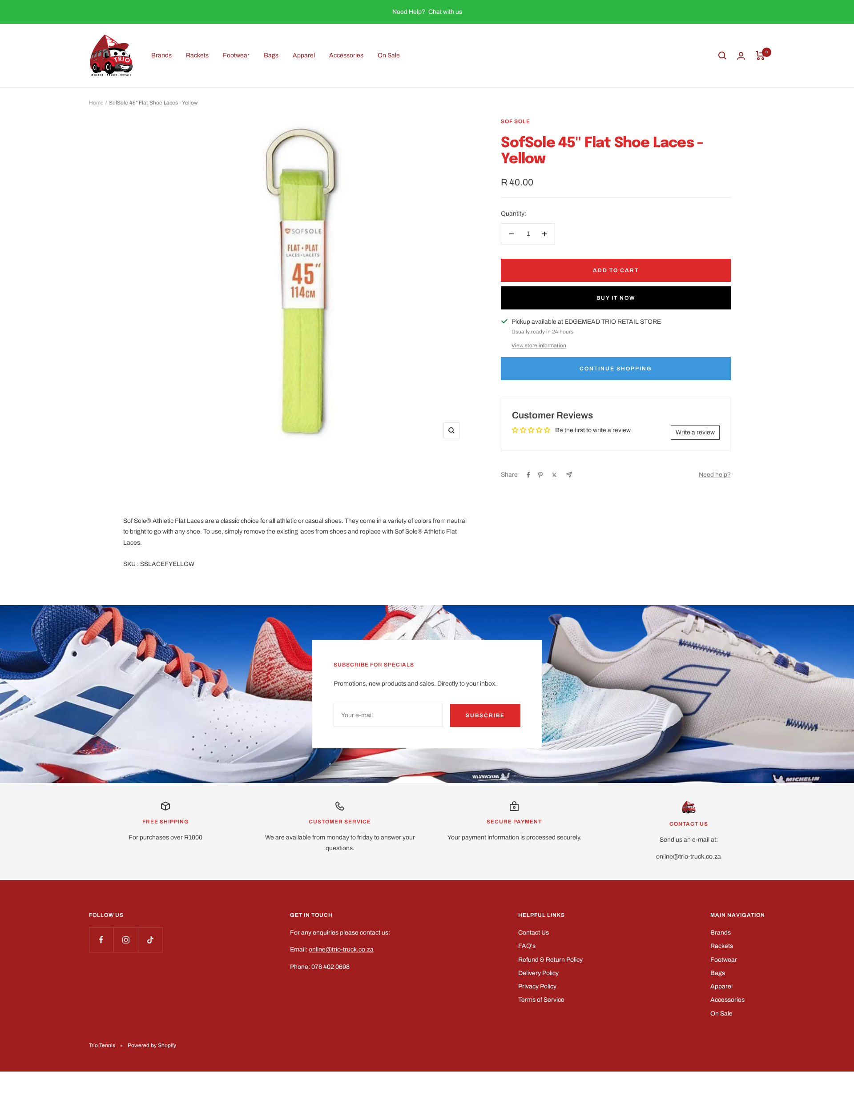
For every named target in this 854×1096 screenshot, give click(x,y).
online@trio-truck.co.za (341, 949)
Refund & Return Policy (550, 959)
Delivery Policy (538, 973)
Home (96, 103)
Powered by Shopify (152, 1045)
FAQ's (527, 946)
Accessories (346, 55)
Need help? (715, 474)
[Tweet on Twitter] (554, 475)
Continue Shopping (616, 368)
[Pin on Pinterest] (540, 475)
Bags (271, 55)
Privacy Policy (537, 986)
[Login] (741, 56)
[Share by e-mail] (569, 475)
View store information (539, 345)
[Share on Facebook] (528, 475)
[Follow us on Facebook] (101, 939)
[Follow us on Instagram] (125, 939)
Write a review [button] (695, 432)
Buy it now (615, 298)
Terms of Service (541, 999)
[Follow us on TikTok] (150, 939)
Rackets (197, 55)
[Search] (722, 56)
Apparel (304, 55)
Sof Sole (515, 121)
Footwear (236, 55)
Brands (161, 55)
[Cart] (760, 55)
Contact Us (533, 932)
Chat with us (445, 11)
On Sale (389, 55)
